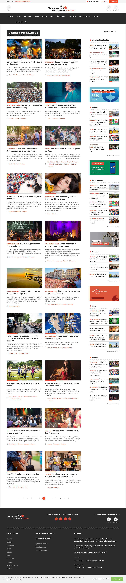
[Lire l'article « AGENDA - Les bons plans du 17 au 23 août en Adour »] (114, 47)
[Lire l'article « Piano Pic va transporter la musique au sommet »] (24, 183)
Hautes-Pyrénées (72, 162)
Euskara (26, 444)
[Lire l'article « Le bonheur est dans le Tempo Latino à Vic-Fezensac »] (24, 49)
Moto (27, 353)
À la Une (10, 16)
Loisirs (51, 166)
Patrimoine (27, 396)
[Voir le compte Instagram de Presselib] (69, 518)
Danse (51, 401)
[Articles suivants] (68, 498)
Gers (51, 16)
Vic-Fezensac (17, 75)
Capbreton (56, 347)
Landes (19, 16)
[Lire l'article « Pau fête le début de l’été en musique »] (24, 461)
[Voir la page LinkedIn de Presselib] (65, 518)
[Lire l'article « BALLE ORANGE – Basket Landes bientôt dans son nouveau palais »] (114, 389)
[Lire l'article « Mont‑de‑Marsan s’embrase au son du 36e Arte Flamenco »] (63, 370)
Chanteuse (55, 118)
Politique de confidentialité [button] (12, 580)
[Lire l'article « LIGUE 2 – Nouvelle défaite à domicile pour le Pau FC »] (114, 131)
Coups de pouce (57, 261)
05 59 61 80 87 (80, 567)
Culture (20, 396)
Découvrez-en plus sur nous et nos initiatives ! (90, 552)
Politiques (72, 16)
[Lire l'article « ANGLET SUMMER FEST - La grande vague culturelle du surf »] (114, 54)
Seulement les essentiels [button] (100, 579)
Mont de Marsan (58, 398)
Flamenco (68, 398)
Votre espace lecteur (44, 533)
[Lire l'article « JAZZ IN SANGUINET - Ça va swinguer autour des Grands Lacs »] (24, 231)
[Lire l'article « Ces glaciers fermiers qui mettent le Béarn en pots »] (114, 63)
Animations (58, 164)
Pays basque (28, 16)
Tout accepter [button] (117, 579)
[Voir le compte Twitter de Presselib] (60, 518)
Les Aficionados (41, 547)
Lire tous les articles (113, 155)
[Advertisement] (104, 438)
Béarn (37, 16)
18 (60, 498)
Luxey (55, 75)
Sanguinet (18, 257)
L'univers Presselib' (43, 538)
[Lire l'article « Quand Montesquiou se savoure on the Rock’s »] (114, 329)
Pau (10, 396)
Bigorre (44, 16)
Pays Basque (51, 162)
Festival (25, 75)
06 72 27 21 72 (79, 560)
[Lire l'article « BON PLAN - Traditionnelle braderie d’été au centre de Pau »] (114, 114)
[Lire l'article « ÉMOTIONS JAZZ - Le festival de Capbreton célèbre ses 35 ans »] (63, 323)
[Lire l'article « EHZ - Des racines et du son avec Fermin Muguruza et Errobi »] (24, 418)
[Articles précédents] (19, 498)
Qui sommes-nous (42, 544)
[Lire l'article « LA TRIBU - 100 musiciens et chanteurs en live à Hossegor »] (63, 418)
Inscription (104, 1)
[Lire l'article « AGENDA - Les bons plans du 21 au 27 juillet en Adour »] (63, 136)
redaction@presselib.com (95, 560)
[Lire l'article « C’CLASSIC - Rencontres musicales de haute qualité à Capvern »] (114, 267)
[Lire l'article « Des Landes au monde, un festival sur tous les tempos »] (114, 397)
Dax (16, 353)
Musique (31, 75)
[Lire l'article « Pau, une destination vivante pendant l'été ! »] (24, 370)
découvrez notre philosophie (22, 1)
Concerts (66, 164)
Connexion (114, 1)
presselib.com (10, 1)
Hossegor (56, 444)
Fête (26, 487)
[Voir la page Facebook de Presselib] (56, 518)
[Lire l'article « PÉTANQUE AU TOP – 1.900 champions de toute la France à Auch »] (114, 313)
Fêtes (64, 304)
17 (56, 498)
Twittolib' (96, 16)
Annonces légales (84, 16)
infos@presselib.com (94, 567)
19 (64, 498)
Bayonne (58, 304)
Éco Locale (63, 16)
